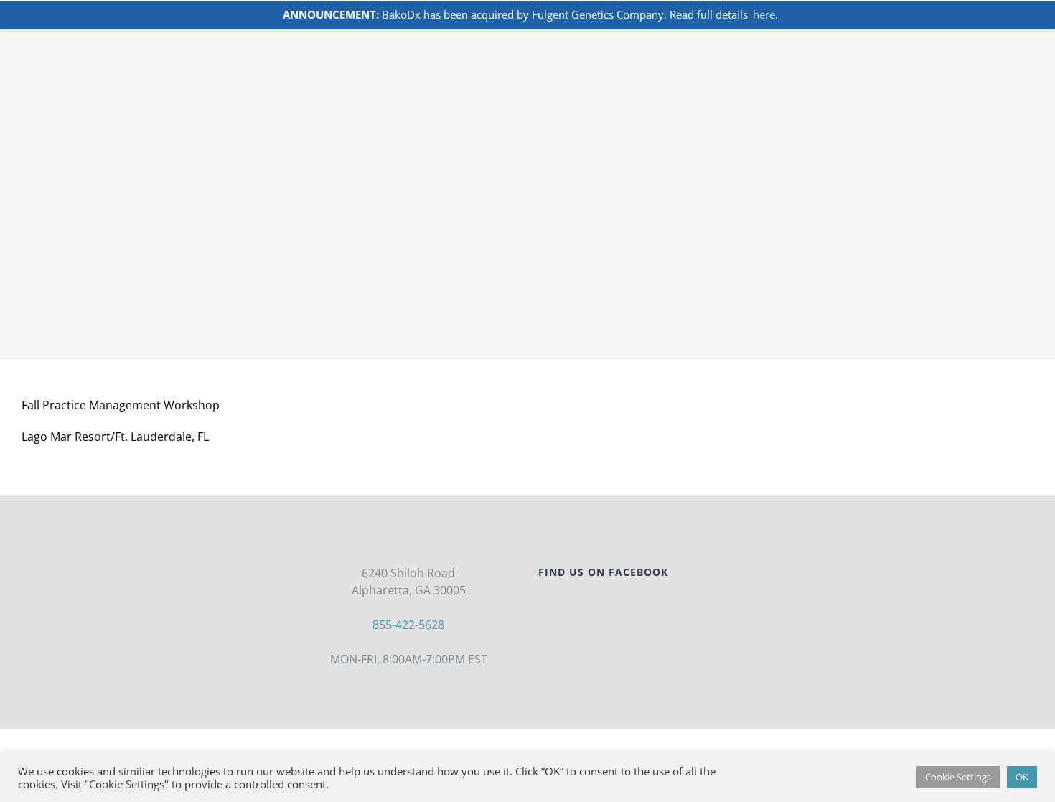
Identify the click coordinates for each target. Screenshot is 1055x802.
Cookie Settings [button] (958, 776)
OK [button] (1022, 776)
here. (765, 14)
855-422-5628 (408, 625)
